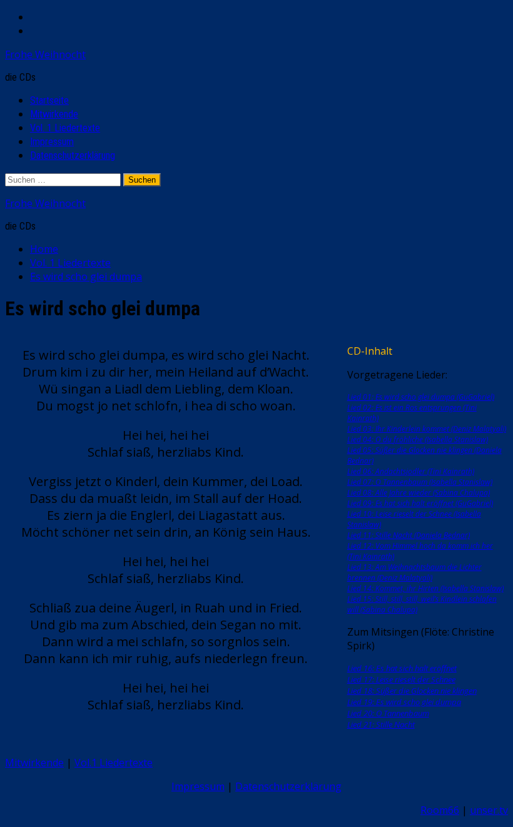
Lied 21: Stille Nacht (381, 724)
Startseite (49, 100)
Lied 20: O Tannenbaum (388, 713)
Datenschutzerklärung (72, 155)
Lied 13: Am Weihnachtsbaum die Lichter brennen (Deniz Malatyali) (414, 572)
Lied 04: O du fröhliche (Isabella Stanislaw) (417, 439)
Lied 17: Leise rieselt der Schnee (401, 679)
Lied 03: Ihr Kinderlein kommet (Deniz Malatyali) (426, 429)
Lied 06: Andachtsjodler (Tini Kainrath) (410, 471)
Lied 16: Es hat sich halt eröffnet (402, 668)
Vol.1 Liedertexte (113, 762)
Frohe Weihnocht (45, 54)
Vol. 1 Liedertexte (65, 128)
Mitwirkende (54, 114)
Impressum (52, 142)
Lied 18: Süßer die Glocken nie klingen (412, 690)
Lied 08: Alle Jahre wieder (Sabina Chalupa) (418, 492)
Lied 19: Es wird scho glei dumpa (404, 702)
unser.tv (489, 810)
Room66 (439, 810)
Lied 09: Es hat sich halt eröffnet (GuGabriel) (420, 503)
